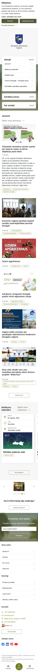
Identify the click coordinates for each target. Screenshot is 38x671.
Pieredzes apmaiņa (25, 233)
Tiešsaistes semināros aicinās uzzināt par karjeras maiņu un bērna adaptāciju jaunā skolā (18, 149)
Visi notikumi (19, 472)
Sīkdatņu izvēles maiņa (10, 600)
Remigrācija (6, 189)
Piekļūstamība (7, 588)
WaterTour (6, 386)
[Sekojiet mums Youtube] (16, 644)
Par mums (5, 563)
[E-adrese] (6, 625)
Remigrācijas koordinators (20, 189)
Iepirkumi (5, 551)
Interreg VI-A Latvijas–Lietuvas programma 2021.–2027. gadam (18, 382)
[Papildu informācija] (11, 625)
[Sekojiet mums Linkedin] (7, 644)
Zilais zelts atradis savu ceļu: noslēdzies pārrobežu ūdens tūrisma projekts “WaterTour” (18, 372)
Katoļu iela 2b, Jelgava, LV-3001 (15, 619)
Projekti (5, 557)
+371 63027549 (9, 612)
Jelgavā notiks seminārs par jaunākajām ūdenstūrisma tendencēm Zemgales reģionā (18, 334)
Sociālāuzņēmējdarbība (9, 233)
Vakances (5, 569)
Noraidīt (10, 21)
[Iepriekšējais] (4, 486)
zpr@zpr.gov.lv (9, 615)
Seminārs (14, 342)
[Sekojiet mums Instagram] (11, 644)
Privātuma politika (8, 582)
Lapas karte (6, 594)
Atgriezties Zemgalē (9, 191)
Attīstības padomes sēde (14, 452)
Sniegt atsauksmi (19, 508)
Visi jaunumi (19, 395)
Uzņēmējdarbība (16, 230)
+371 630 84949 (9, 622)
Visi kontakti (12, 632)
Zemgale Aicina (16, 266)
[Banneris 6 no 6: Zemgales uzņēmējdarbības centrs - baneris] (19, 486)
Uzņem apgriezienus (11, 261)
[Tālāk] (33, 486)
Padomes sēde (8, 455)
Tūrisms (26, 266)
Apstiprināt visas (28, 21)
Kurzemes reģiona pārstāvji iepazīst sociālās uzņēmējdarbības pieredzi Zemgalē (18, 223)
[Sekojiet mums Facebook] (3, 644)
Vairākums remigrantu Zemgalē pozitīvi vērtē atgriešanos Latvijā (16, 295)
